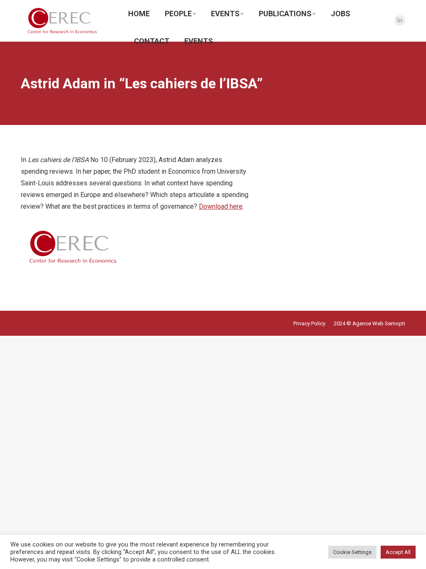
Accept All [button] (398, 552)
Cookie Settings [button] (352, 552)
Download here (221, 206)
